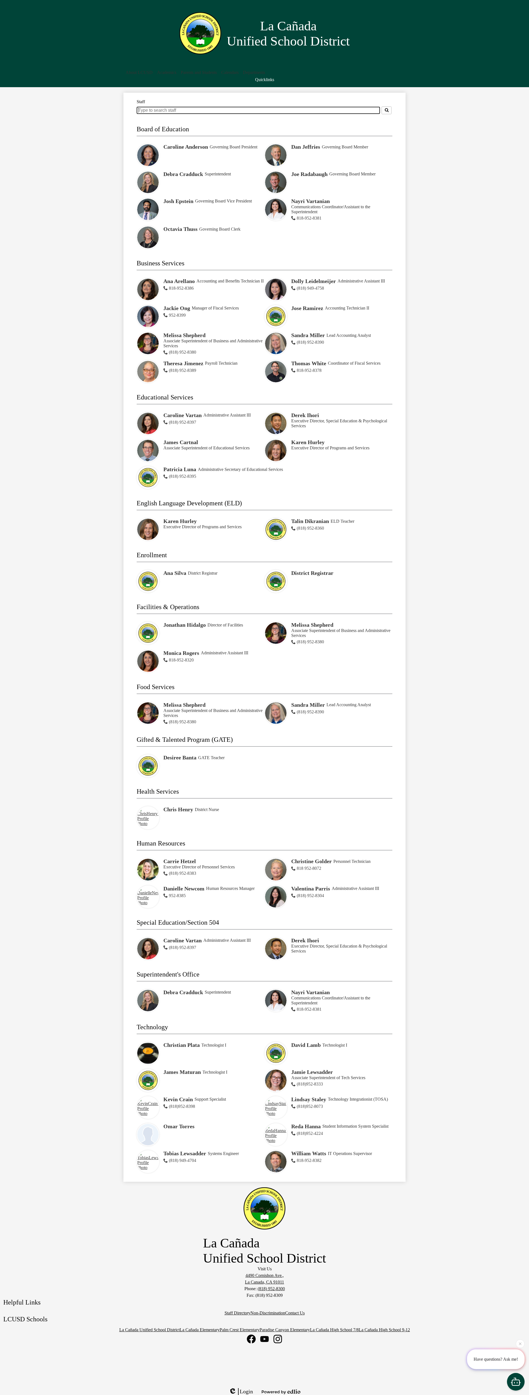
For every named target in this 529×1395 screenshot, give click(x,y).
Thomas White (308, 363)
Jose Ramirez (307, 308)
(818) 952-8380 (182, 352)
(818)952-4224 (310, 1133)
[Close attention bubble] (520, 1344)
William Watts (308, 1153)
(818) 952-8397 (182, 422)
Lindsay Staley (308, 1099)
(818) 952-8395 (182, 476)
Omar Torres (179, 1126)
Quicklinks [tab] (264, 79)
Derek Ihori (305, 415)
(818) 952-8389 (182, 370)
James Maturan (182, 1072)
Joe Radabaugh (309, 174)
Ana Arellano (179, 281)
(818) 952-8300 (271, 1288)
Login (246, 1391)
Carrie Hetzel (179, 861)
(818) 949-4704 (182, 1160)
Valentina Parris (310, 888)
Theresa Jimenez (183, 363)
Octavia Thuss (180, 229)
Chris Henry (178, 809)
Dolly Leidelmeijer (313, 281)
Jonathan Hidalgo (184, 625)
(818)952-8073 (310, 1106)
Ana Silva (174, 573)
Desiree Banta (179, 757)
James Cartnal (180, 442)
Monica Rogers (181, 653)
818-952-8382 (309, 1160)
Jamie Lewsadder (312, 1072)
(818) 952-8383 (182, 873)
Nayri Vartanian (310, 201)
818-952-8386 (181, 288)
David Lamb (306, 1045)
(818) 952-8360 (310, 528)
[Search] (387, 110)
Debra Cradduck (183, 174)
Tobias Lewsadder (184, 1153)
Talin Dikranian (310, 521)
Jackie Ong (176, 308)
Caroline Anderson (185, 147)
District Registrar (312, 573)
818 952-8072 (309, 868)
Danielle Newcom (183, 888)
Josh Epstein (178, 201)
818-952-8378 (309, 370)
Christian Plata (181, 1045)
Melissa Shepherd (184, 335)
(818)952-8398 (182, 1106)
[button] (139, 72)
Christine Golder (311, 861)
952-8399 (177, 315)
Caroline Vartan (182, 415)
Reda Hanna (306, 1126)
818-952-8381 (309, 218)
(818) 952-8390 (310, 342)
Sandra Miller (308, 335)
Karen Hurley (308, 442)
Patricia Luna (179, 469)
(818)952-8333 (310, 1084)
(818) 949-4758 (310, 288)
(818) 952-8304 (310, 895)
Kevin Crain (178, 1099)
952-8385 (177, 895)
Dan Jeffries (305, 147)
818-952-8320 (181, 660)
